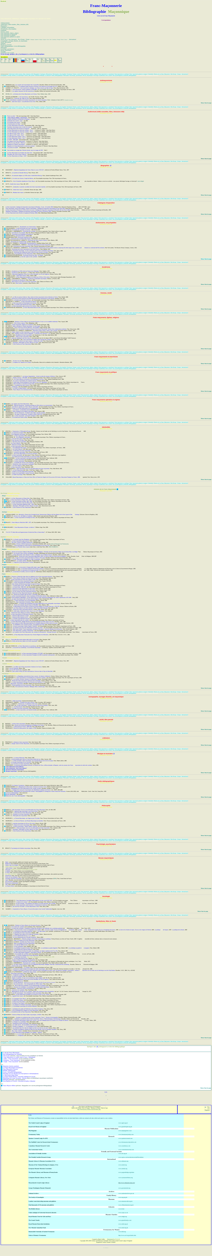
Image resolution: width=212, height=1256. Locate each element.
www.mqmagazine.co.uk (125, 1130)
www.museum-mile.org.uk (125, 1201)
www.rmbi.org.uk (123, 1224)
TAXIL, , (26, 100)
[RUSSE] (23, 62)
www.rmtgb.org (122, 1216)
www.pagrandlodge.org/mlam (126, 1172)
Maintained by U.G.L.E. (113, 1239)
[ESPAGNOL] (6, 61)
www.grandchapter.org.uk (125, 1126)
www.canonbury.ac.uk (124, 1146)
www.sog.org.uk (122, 1197)
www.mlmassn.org (123, 1161)
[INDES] (51, 62)
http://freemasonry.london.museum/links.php (89, 1109)
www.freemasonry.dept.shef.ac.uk (127, 1142)
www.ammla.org (122, 1168)
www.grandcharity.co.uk (124, 1220)
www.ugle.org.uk (123, 1123)
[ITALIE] (27, 61)
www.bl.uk (121, 1209)
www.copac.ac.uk (123, 1212)
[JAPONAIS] (47, 62)
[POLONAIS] (34, 62)
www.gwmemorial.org (124, 1188)
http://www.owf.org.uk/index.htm (127, 1235)
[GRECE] (18, 61)
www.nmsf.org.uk (123, 1227)
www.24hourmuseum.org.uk (125, 1205)
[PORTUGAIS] (11, 62)
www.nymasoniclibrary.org (125, 1177)
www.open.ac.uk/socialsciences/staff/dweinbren (130, 1157)
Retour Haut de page (206, 158)
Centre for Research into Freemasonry (59, 544)
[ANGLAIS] (2, 61)
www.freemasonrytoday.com (125, 1134)
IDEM (54, 878)
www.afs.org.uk (122, 1153)
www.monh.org (122, 1165)
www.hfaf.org (122, 1231)
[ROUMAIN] (15, 61)
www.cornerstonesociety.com (126, 1149)
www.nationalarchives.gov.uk (126, 1193)
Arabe (55, 60)
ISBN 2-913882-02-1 (53, 547)
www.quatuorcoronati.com (125, 1138)
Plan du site (3, 1)
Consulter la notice (68, 100)
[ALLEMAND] (30, 61)
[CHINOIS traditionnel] (59, 62)
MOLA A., (8, 639)
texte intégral (141, 181)
